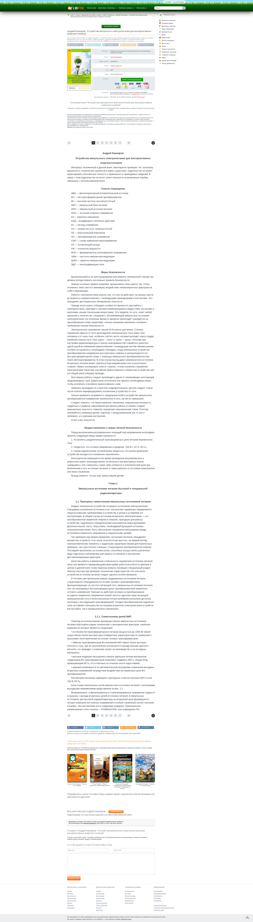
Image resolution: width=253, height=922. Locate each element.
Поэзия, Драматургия (168, 63)
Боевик (69, 891)
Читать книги (91, 8)
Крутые (69, 903)
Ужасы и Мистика (101, 905)
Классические (71, 900)
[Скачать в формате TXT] (132, 88)
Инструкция (141, 97)
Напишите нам (135, 94)
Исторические (71, 898)
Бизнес (164, 46)
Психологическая (101, 903)
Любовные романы (126, 8)
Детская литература (168, 40)
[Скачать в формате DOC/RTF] (139, 88)
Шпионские (71, 908)
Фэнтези (98, 908)
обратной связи (126, 919)
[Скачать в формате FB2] (117, 88)
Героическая (100, 893)
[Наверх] (247, 918)
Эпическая (99, 910)
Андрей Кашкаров (116, 57)
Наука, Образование (168, 29)
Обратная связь (159, 910)
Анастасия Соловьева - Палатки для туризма (77, 784)
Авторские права (111, 26)
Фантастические (130, 896)
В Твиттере (92, 44)
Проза (163, 35)
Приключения (166, 37)
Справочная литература (169, 52)
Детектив (70, 893)
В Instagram (110, 44)
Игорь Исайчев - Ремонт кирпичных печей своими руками (100, 784)
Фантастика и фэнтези (168, 20)
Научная (99, 900)
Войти (169, 2)
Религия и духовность (168, 49)
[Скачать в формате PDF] (146, 88)
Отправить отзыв (74, 878)
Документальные (167, 32)
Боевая (98, 891)
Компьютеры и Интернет (169, 60)
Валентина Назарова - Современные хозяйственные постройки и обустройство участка (122, 786)
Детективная (100, 896)
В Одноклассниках (129, 44)
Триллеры (70, 905)
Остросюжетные (130, 898)
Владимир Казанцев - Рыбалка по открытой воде (145, 784)
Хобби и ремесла (116, 65)
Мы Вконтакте (146, 44)
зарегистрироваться (89, 823)
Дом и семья (165, 43)
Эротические (129, 903)
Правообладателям (160, 905)
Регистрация (180, 2)
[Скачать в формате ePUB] (124, 88)
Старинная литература (168, 55)
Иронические (71, 896)
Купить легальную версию (132, 79)
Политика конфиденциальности (164, 908)
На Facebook (75, 44)
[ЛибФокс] (75, 8)
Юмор (163, 57)
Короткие (128, 893)
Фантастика (141, 8)
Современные (129, 900)
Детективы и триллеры (106, 8)
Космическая (100, 898)
